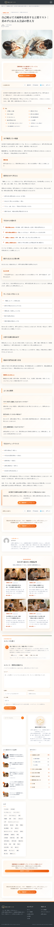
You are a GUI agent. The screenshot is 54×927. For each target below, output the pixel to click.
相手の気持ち (6, 840)
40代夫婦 (12, 809)
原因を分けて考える (34, 111)
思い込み (16, 831)
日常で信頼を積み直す (34, 117)
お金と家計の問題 (36, 772)
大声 (5, 821)
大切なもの (20, 818)
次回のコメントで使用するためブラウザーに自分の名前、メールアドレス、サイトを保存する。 (25, 704)
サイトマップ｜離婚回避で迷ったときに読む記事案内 (16, 793)
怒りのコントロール (8, 831)
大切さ (14, 818)
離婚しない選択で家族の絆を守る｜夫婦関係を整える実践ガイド (16, 764)
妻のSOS (6, 825)
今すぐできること (12, 815)
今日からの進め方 (10, 114)
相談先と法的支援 (36, 776)
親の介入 (17, 847)
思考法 (21, 831)
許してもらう (11, 850)
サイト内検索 (30, 911)
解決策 (5, 850)
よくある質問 (33, 120)
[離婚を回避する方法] (10, 2)
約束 (10, 844)
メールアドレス (31, 690)
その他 (33, 783)
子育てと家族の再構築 (37, 769)
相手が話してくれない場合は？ (36, 123)
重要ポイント (12, 853)
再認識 (5, 818)
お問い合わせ (43, 914)
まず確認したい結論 (10, 111)
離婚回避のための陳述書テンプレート (27, 75)
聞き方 (19, 844)
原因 (10, 818)
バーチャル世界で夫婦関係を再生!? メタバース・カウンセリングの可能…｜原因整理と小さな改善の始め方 (16, 784)
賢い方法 (6, 853)
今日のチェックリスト (34, 126)
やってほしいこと (7, 812)
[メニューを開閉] (51, 2)
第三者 (5, 844)
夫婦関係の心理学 (9, 6)
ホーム (4, 6)
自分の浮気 (6, 847)
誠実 (18, 850)
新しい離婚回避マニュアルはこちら (27, 502)
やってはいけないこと (11, 117)
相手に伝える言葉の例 (34, 114)
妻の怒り (12, 825)
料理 (18, 834)
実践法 (21, 825)
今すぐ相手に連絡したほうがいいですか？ (15, 123)
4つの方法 (6, 809)
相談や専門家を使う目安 (11, 120)
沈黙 (18, 837)
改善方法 (12, 834)
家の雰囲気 (6, 828)
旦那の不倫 (12, 837)
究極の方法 (21, 840)
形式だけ (17, 828)
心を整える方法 (37, 761)
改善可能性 (6, 834)
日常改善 (6, 837)
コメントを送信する (9, 707)
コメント (6, 671)
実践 (17, 825)
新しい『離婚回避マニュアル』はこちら (27, 525)
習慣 (14, 844)
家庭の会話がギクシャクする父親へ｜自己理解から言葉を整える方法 (16, 774)
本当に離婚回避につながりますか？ (14, 126)
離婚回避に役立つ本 (36, 780)
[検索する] (22, 718)
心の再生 (36, 764)
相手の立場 (14, 840)
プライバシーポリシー (45, 911)
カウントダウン (16, 812)
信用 (19, 815)
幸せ (12, 828)
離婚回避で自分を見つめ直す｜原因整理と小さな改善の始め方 (16, 755)
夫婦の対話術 (36, 758)
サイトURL (6, 697)
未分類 (33, 787)
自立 (12, 847)
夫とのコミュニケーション (13, 821)
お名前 (5, 690)
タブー (5, 815)
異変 (22, 837)
